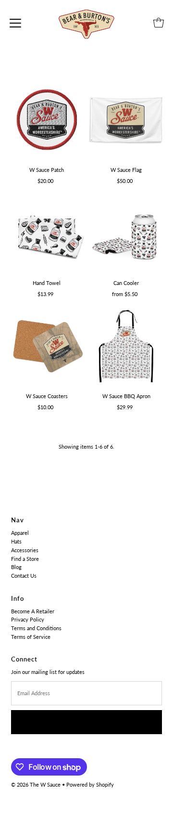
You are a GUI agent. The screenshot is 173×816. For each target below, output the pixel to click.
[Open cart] (158, 22)
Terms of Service (30, 637)
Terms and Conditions (36, 628)
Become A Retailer (32, 611)
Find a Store (25, 559)
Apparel (20, 533)
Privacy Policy (27, 619)
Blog (16, 567)
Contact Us (24, 575)
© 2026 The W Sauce (36, 784)
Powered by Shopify (90, 784)
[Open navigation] (15, 23)
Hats (16, 541)
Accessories (24, 550)
